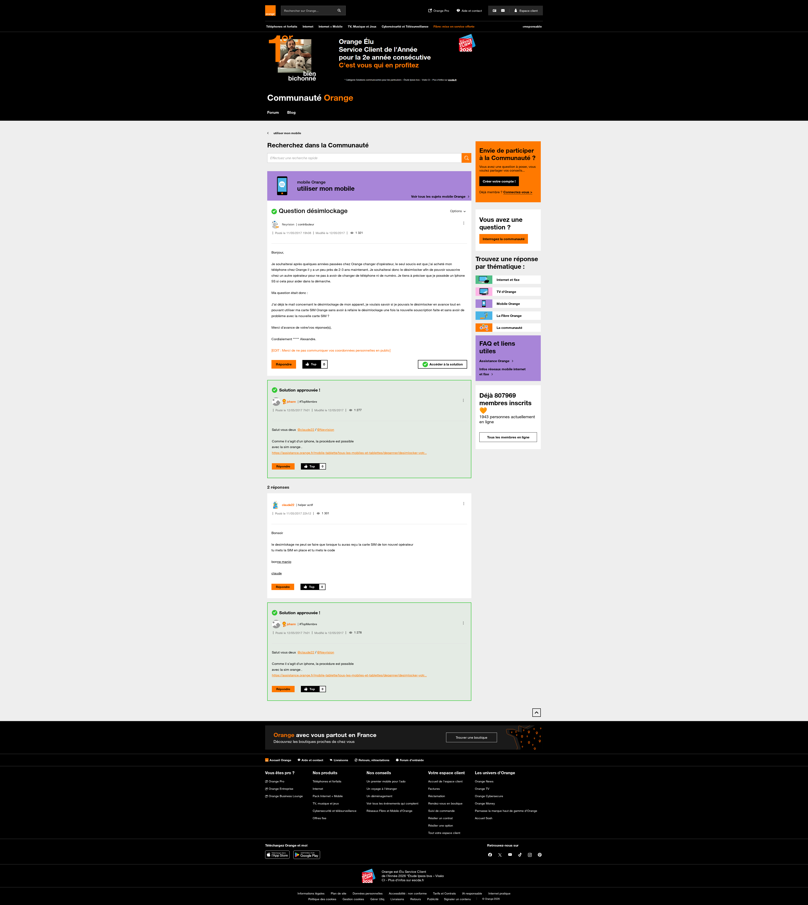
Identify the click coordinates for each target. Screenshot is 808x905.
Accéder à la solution (446, 364)
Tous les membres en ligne (508, 437)
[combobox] (364, 158)
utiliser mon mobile (287, 133)
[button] (463, 223)
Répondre (284, 364)
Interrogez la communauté (504, 239)
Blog (291, 112)
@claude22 (306, 429)
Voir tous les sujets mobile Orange (438, 196)
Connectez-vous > (517, 192)
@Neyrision (325, 429)
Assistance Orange (494, 361)
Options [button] (456, 211)
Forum (273, 112)
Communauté (310, 97)
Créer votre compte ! (499, 181)
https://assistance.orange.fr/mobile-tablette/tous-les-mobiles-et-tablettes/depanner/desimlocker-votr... (349, 453)
